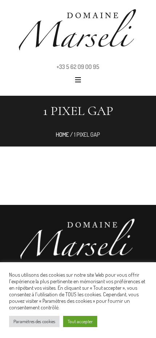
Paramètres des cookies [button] (34, 321)
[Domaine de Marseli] (78, 29)
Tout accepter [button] (80, 321)
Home (62, 134)
